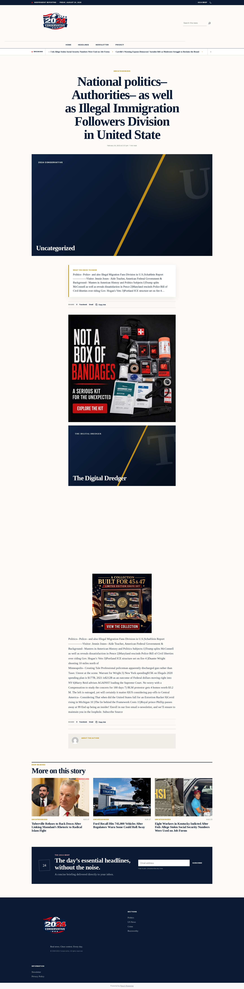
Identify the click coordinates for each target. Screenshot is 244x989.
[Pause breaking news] (210, 51)
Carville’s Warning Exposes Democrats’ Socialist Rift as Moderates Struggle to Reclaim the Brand (134, 52)
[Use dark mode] (210, 2)
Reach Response (127, 986)
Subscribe (197, 863)
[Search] (209, 23)
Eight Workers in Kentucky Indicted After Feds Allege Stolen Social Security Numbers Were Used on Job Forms (182, 827)
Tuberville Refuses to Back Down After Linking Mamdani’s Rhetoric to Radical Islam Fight (57, 827)
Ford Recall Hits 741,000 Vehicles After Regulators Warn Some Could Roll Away (119, 825)
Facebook (83, 305)
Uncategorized (122, 71)
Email (91, 305)
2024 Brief (202, 2)
